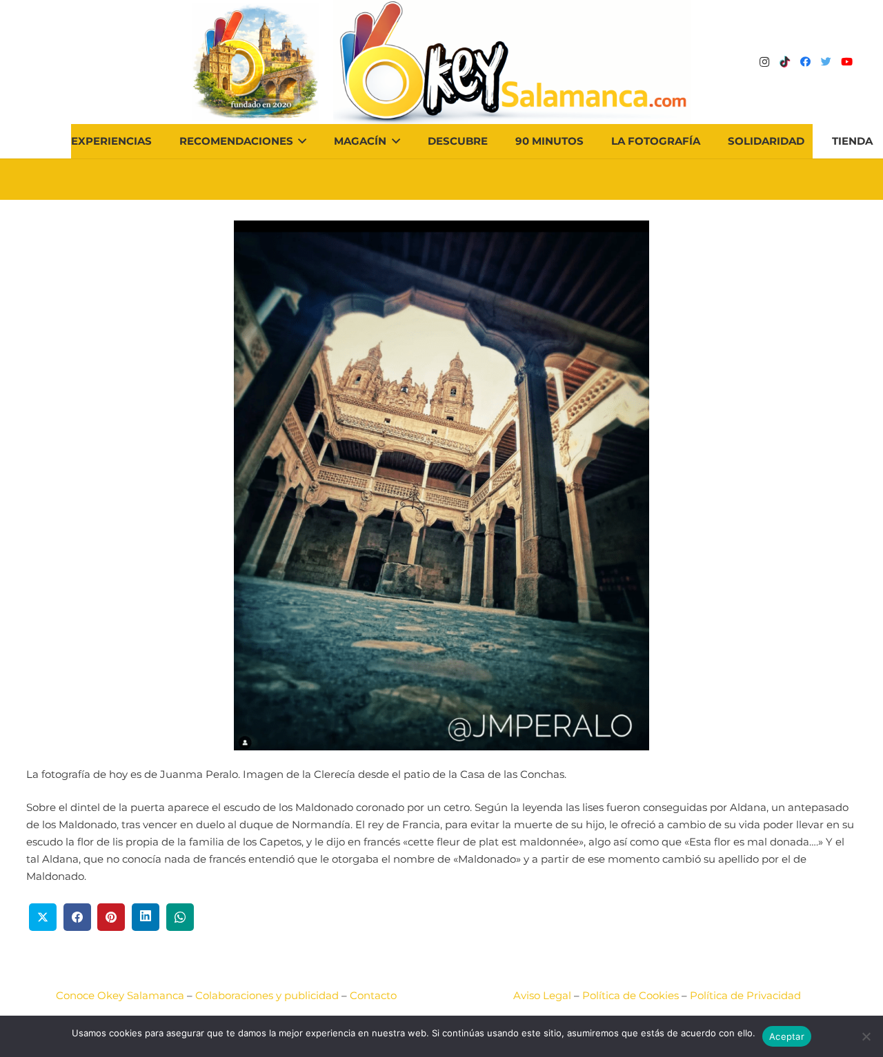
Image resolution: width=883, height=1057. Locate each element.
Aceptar (786, 1036)
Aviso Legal (542, 995)
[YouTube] (847, 62)
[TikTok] (785, 62)
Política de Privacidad (745, 995)
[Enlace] (512, 62)
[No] (866, 1036)
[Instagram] (764, 62)
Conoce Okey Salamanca (120, 995)
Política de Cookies (630, 995)
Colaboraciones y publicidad (267, 995)
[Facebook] (805, 62)
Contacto (373, 995)
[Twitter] (826, 62)
